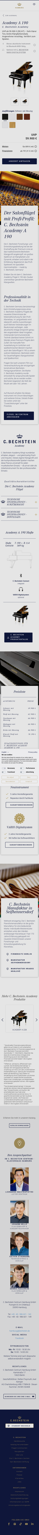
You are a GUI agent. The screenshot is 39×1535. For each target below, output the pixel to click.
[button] (5, 752)
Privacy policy (32, 752)
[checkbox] (4, 768)
